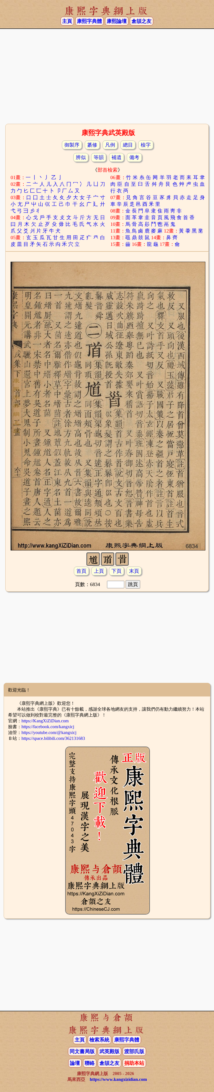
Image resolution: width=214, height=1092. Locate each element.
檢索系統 (99, 1039)
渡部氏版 (134, 1051)
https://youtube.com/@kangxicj (48, 732)
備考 (134, 157)
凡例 (110, 145)
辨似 (81, 157)
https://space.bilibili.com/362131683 (53, 738)
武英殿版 (109, 1051)
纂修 (92, 145)
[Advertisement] (107, 78)
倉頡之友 (142, 21)
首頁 (81, 571)
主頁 (67, 21)
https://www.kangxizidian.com (118, 1079)
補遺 (116, 157)
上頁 (99, 571)
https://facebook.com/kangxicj (47, 726)
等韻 (99, 157)
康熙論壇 (117, 21)
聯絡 (90, 1063)
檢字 (146, 145)
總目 (128, 145)
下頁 (116, 571)
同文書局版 (82, 1051)
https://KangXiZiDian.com (45, 720)
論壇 (75, 1063)
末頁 (134, 571)
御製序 (71, 145)
